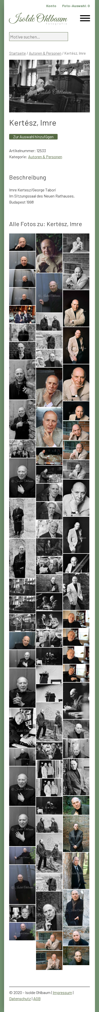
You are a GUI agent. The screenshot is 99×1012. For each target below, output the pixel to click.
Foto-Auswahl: (76, 6)
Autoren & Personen (45, 53)
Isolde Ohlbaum (38, 19)
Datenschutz (20, 998)
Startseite (17, 53)
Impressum (62, 992)
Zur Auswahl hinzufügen (33, 136)
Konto (51, 6)
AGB (37, 998)
